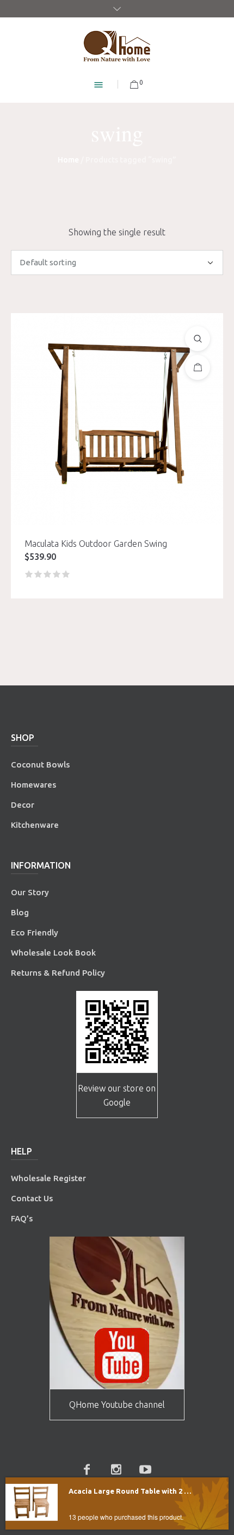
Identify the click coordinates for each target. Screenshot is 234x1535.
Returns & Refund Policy (58, 972)
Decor (22, 804)
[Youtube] (145, 1469)
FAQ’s (22, 1218)
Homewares (33, 784)
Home (68, 159)
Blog (20, 912)
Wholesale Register (48, 1178)
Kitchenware (35, 824)
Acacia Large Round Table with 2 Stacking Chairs (131, 1491)
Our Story (30, 892)
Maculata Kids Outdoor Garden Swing (95, 543)
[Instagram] (116, 1469)
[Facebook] (86, 1469)
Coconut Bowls (40, 764)
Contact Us (33, 1198)
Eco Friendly (35, 932)
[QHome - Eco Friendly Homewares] (117, 46)
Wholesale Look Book (53, 952)
